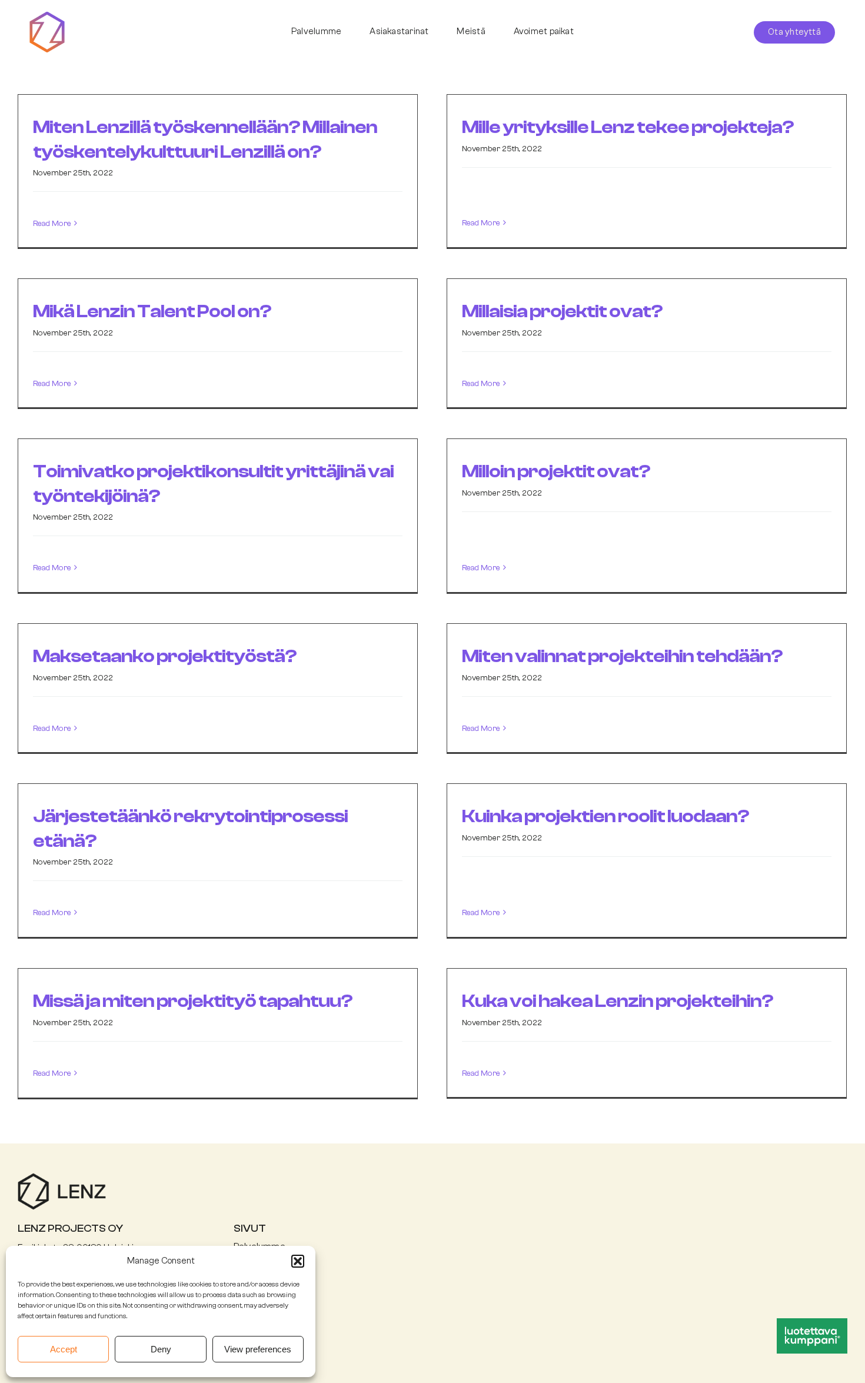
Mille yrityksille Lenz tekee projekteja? (628, 127)
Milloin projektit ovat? (556, 471)
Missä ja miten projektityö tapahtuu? (192, 1001)
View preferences (257, 1349)
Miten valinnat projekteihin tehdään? (622, 656)
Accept (63, 1349)
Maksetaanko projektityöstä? (165, 656)
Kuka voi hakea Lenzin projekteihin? (617, 1001)
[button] (298, 1261)
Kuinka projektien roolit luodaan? (605, 816)
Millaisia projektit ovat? (562, 311)
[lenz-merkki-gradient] (47, 16)
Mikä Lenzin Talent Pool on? (152, 311)
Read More (52, 223)
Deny (161, 1349)
